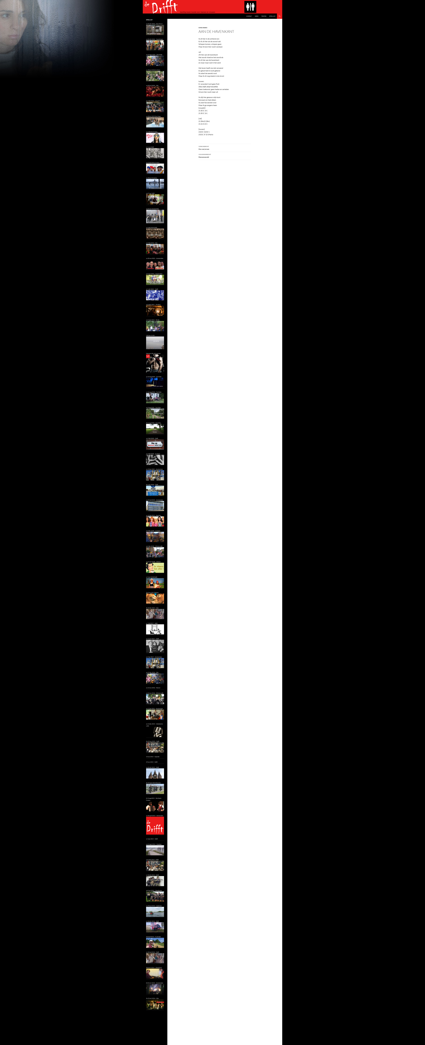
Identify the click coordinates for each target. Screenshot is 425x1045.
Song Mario (203, 27)
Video (256, 16)
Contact (249, 16)
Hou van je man (204, 148)
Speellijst (272, 16)
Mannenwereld (205, 156)
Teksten (263, 16)
